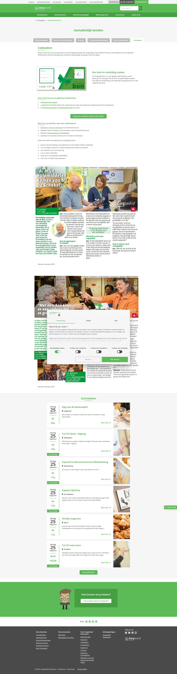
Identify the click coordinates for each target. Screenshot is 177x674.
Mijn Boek (61, 635)
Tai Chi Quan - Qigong (74, 433)
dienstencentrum (50, 108)
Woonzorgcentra (42, 643)
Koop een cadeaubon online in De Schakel (88, 116)
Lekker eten (135, 15)
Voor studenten (68, 2)
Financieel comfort (42, 646)
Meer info (104, 423)
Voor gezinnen (57, 2)
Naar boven (172, 507)
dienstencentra (60, 15)
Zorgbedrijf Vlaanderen (107, 636)
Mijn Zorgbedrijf (128, 2)
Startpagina (41, 20)
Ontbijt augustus (71, 518)
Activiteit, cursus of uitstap (51, 128)
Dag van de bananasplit (75, 406)
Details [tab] (88, 320)
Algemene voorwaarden (85, 654)
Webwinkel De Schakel (43, 2)
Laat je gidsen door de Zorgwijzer (96, 601)
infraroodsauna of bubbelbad (58, 133)
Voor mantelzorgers (81, 2)
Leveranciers (84, 645)
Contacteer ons (114, 2)
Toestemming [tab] (60, 320)
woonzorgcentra (102, 15)
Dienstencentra (41, 638)
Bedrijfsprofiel (85, 637)
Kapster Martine (71, 490)
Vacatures (31, 2)
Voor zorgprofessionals (96, 2)
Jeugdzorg (84, 648)
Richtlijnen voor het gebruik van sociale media (87, 660)
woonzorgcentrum (65, 108)
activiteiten (119, 15)
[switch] (78, 351)
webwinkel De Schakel (49, 102)
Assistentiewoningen (43, 640)
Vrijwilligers (84, 642)
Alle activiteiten (89, 572)
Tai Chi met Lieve (71, 545)
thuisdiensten (42, 15)
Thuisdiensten (41, 635)
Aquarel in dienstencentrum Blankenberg (85, 461)
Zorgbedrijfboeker (141, 2)
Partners (83, 650)
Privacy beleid (82, 669)
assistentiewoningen (81, 15)
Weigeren (88, 359)
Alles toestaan (114, 359)
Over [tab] (116, 320)
